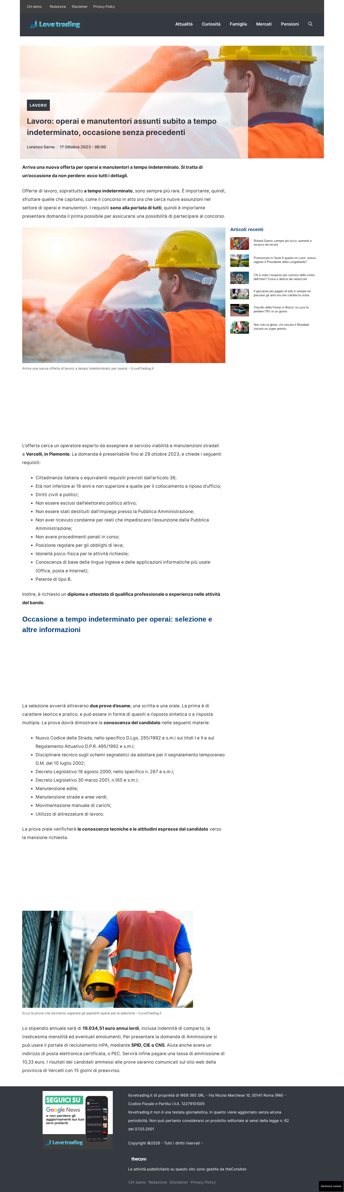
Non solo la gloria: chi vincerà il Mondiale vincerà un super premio (281, 326)
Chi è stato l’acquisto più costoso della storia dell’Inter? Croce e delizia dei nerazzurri (284, 277)
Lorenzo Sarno (41, 147)
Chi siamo (34, 6)
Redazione (58, 6)
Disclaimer (80, 6)
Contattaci (213, 1143)
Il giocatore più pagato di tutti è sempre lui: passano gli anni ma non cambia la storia (282, 293)
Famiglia (238, 24)
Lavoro (38, 105)
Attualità (184, 24)
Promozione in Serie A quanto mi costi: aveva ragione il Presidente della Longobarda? (284, 260)
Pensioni (290, 24)
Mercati (264, 24)
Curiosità (211, 24)
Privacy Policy (104, 6)
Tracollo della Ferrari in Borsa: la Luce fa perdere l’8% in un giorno (281, 309)
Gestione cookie (331, 1186)
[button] (310, 24)
